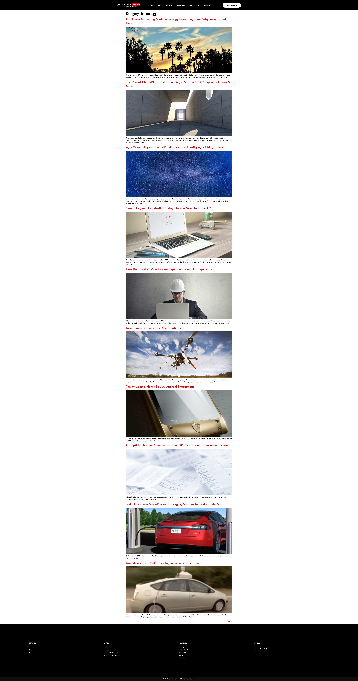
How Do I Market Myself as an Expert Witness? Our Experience (169, 269)
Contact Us (207, 5)
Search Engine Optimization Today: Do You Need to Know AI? (168, 208)
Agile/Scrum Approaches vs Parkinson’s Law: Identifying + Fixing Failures (175, 147)
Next (229, 621)
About (160, 5)
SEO (191, 5)
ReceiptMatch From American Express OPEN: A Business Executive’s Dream (177, 445)
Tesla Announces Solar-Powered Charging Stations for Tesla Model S (172, 504)
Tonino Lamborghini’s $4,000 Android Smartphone (160, 386)
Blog (197, 5)
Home (151, 5)
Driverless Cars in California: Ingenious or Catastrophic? (164, 563)
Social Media (181, 5)
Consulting (169, 5)
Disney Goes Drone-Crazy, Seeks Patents (153, 328)
